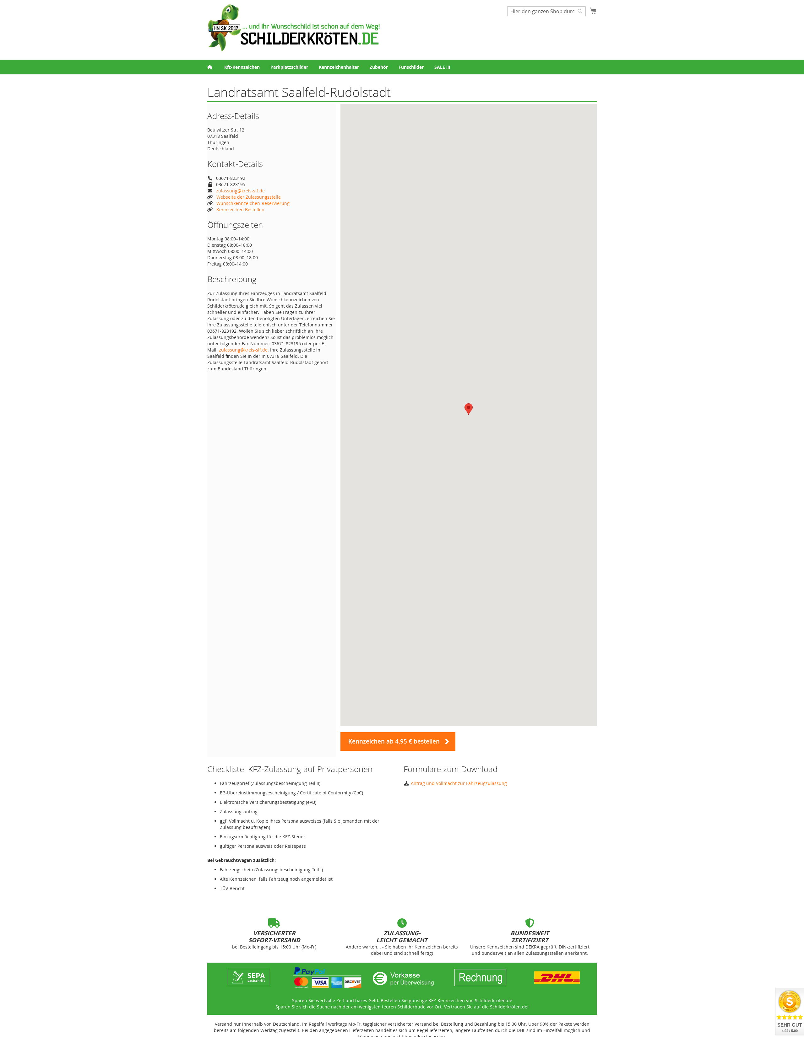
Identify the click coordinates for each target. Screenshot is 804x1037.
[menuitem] (241, 67)
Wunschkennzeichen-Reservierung (253, 203)
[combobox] (546, 11)
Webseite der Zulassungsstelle (248, 197)
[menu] (402, 67)
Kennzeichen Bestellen (240, 209)
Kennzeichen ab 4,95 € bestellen (394, 741)
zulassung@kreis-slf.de (240, 191)
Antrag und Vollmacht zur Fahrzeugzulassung (459, 783)
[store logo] (293, 28)
